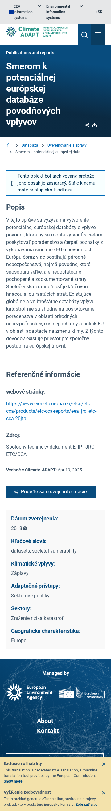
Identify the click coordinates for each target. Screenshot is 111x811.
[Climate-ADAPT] (39, 32)
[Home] (9, 146)
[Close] (103, 764)
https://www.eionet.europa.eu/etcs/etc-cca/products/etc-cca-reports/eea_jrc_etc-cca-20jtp (51, 411)
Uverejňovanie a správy (67, 145)
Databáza (30, 145)
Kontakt (48, 730)
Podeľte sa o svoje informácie (54, 492)
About (45, 721)
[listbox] (25, 12)
